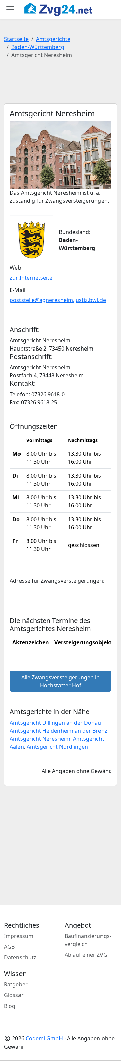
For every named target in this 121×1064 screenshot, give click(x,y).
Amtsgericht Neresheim (40, 738)
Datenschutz (20, 957)
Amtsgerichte (53, 39)
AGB (9, 946)
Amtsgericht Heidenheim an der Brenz (58, 730)
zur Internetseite (31, 277)
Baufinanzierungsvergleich (88, 940)
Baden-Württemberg (37, 47)
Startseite (16, 39)
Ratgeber (16, 984)
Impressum (18, 936)
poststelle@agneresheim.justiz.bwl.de (58, 300)
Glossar (14, 995)
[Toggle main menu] (10, 9)
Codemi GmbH (44, 1038)
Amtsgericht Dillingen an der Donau (55, 722)
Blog (9, 1006)
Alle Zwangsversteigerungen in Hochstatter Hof (60, 681)
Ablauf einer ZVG (86, 954)
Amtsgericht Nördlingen (57, 746)
